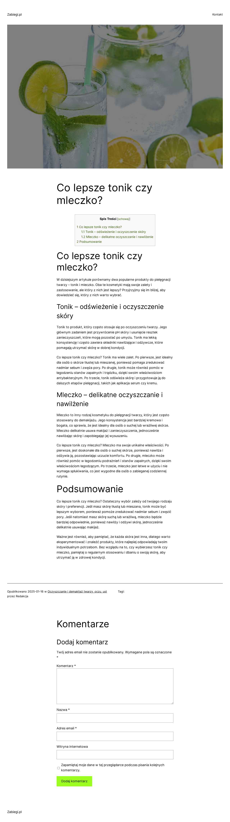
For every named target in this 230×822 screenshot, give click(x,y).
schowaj (123, 219)
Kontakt (217, 14)
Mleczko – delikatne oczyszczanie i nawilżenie (117, 237)
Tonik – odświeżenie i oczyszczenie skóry (113, 232)
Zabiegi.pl (14, 14)
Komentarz (66, 666)
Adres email (67, 728)
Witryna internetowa (72, 746)
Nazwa (63, 710)
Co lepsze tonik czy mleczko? (99, 227)
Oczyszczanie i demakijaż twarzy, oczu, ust (77, 591)
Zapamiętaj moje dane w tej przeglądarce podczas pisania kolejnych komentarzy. (112, 767)
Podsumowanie (89, 241)
